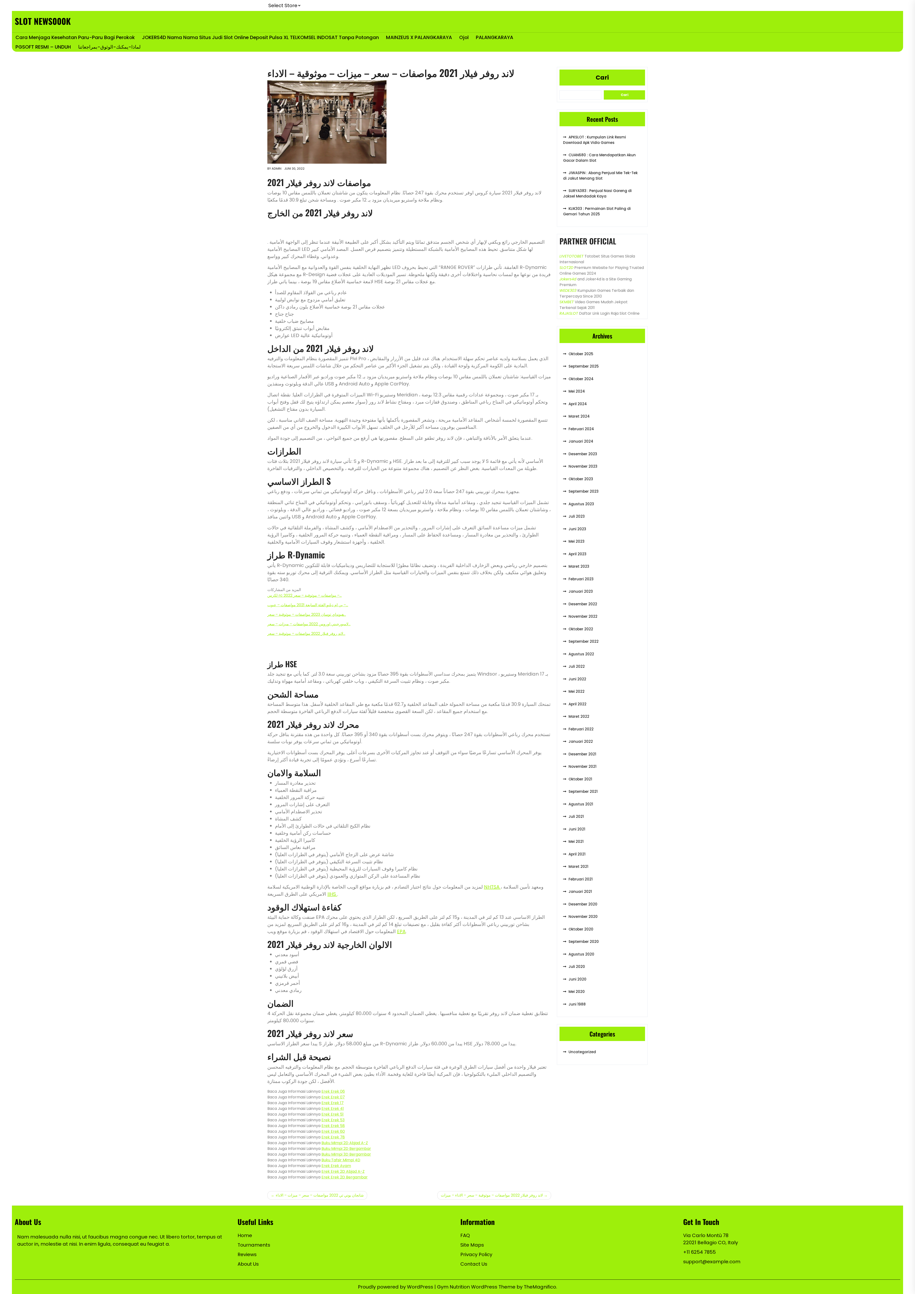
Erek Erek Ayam (336, 1165)
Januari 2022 (581, 741)
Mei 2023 (577, 541)
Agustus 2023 (581, 503)
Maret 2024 (579, 416)
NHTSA (492, 887)
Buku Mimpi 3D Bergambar (346, 1154)
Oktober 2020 (581, 929)
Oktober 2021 (580, 779)
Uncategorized (582, 1051)
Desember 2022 (583, 604)
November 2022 (583, 616)
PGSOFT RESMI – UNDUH (43, 47)
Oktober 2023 (581, 478)
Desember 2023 (583, 453)
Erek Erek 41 (332, 1108)
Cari (602, 77)
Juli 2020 (577, 966)
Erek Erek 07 (333, 1097)
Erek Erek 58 (333, 1125)
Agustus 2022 (581, 654)
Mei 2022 (577, 691)
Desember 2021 (582, 754)
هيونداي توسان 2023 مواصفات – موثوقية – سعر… (306, 614)
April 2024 (578, 403)
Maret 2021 (578, 866)
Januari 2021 (580, 891)
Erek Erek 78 (333, 1137)
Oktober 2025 (581, 353)
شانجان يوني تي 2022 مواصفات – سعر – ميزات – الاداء (320, 1195)
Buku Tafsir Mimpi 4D (340, 1160)
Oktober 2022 (581, 629)
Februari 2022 (581, 729)
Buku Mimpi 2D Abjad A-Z (344, 1143)
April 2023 (577, 553)
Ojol (464, 37)
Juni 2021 (577, 829)
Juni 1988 (577, 1004)
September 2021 (583, 791)
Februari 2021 (581, 879)
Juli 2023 (577, 516)
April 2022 (577, 704)
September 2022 (584, 641)
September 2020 (584, 941)
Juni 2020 (577, 979)
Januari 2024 (581, 441)
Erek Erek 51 (332, 1114)
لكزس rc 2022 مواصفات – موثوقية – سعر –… (304, 595)
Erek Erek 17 (332, 1103)
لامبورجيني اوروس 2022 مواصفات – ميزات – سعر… (309, 624)
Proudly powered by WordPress (396, 1287)
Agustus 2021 (581, 804)
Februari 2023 (581, 578)
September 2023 (584, 491)
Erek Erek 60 (333, 1131)
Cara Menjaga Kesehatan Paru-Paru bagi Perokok (75, 37)
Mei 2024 (577, 391)
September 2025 (584, 366)
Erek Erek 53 (333, 1120)
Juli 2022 (577, 666)
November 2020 (583, 916)
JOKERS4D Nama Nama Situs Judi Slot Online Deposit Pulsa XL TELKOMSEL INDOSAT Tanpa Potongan (260, 37)
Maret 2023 (579, 566)
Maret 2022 (579, 716)
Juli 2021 (576, 816)
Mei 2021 (576, 841)
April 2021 (577, 854)
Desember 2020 (583, 904)
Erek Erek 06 (333, 1091)
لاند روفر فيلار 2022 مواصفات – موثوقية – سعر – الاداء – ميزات (492, 1195)
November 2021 (582, 766)
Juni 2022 (577, 679)
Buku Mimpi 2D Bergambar (346, 1148)
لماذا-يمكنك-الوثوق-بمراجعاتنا (109, 47)
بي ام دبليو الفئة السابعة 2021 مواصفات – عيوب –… (307, 605)
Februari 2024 (581, 428)
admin (276, 168)
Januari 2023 (581, 591)
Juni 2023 (577, 528)
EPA (401, 931)
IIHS (332, 894)
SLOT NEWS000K (43, 21)
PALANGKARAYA (494, 37)
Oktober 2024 (581, 378)
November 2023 (583, 466)
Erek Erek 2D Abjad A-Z (343, 1171)
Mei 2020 (577, 991)
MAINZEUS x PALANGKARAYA (419, 37)
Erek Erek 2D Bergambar (344, 1177)
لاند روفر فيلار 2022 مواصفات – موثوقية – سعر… (306, 633)
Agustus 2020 (581, 954)
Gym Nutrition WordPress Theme (477, 1287)
